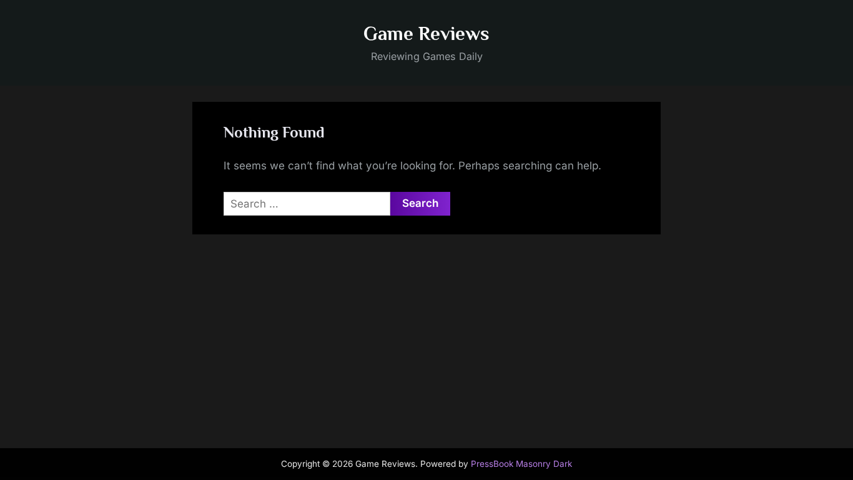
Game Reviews (426, 33)
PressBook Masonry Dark (521, 464)
